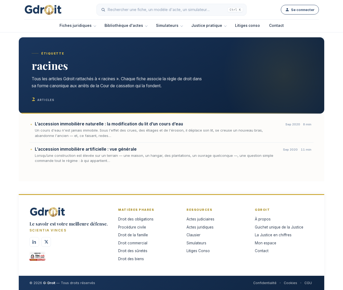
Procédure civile (132, 227)
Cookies (290, 283)
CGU (308, 283)
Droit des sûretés (132, 251)
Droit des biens (131, 259)
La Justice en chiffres (273, 235)
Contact (276, 25)
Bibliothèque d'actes (124, 25)
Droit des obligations (136, 219)
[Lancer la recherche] (103, 10)
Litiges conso (247, 25)
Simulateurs (167, 25)
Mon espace (265, 243)
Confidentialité (265, 283)
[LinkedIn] (34, 242)
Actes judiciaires (200, 219)
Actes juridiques (200, 227)
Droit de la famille (133, 235)
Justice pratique (206, 25)
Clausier (193, 235)
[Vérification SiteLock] (37, 258)
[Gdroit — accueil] (43, 9)
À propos (263, 219)
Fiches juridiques (75, 25)
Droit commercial (132, 243)
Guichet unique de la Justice (279, 227)
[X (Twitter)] (46, 242)
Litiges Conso (198, 251)
